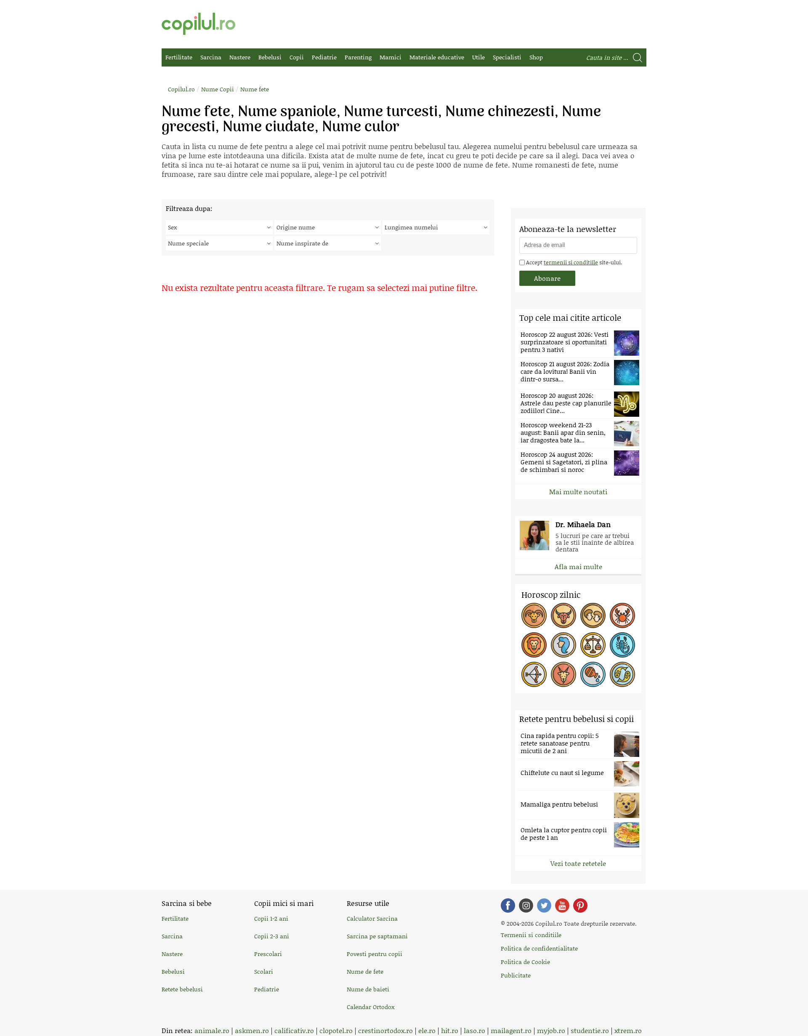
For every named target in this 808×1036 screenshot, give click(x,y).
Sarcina (210, 57)
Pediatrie (324, 57)
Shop (536, 57)
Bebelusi (270, 57)
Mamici (390, 57)
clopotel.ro (336, 1030)
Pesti (622, 674)
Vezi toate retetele (578, 863)
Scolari (263, 971)
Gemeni (593, 615)
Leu (534, 645)
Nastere (239, 57)
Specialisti (507, 57)
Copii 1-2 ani (271, 918)
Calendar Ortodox (370, 1006)
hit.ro (449, 1030)
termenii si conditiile (571, 262)
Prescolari (268, 953)
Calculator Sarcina (372, 918)
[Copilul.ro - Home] (198, 24)
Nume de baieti (368, 989)
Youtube (562, 905)
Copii (297, 57)
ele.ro (427, 1030)
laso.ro (474, 1030)
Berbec (534, 615)
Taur (563, 615)
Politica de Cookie (525, 961)
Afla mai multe (578, 566)
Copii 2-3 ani (271, 936)
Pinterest (580, 905)
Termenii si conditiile (531, 934)
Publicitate (516, 975)
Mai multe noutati (578, 491)
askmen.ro (252, 1030)
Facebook (508, 905)
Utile (478, 57)
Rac (622, 615)
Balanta (593, 645)
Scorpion (622, 645)
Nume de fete (365, 971)
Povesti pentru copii (374, 953)
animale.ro (211, 1030)
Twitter (544, 905)
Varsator (593, 674)
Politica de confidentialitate (539, 948)
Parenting (358, 57)
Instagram (526, 905)
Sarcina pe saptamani (377, 936)
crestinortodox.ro (385, 1030)
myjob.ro (551, 1030)
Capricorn (563, 674)
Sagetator (534, 674)
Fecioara (563, 645)
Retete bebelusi (182, 989)
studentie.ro (590, 1030)
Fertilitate (178, 57)
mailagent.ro (511, 1030)
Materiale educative (436, 57)
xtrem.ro (628, 1030)
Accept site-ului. (573, 262)
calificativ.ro (294, 1030)
